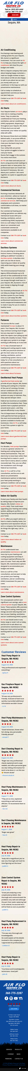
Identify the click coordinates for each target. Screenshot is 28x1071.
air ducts (19, 112)
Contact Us (19, 1059)
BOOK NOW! (15, 15)
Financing (8, 1059)
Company (11, 1054)
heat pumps (14, 446)
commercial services (8, 201)
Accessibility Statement (18, 1065)
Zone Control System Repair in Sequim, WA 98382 (11, 880)
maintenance (15, 552)
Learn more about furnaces (11, 373)
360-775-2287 (17, 12)
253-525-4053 (14, 1025)
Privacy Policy (7, 1065)
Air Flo (3, 161)
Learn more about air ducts (11, 186)
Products (18, 1049)
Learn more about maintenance (12, 592)
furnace (12, 326)
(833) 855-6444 (17, 9)
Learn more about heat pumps (12, 491)
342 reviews (16, 1006)
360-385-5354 (14, 1036)
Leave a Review (14, 1008)
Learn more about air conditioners (13, 104)
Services (9, 1049)
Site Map (21, 1063)
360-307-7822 (14, 1040)
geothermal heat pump (10, 381)
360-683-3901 (14, 1031)
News (18, 1054)
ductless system (6, 258)
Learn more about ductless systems (14, 316)
